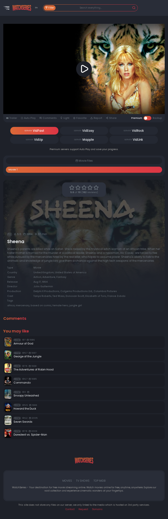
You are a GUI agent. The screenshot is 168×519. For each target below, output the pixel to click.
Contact (70, 509)
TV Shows (82, 481)
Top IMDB (99, 481)
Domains (97, 509)
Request (83, 509)
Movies (67, 481)
